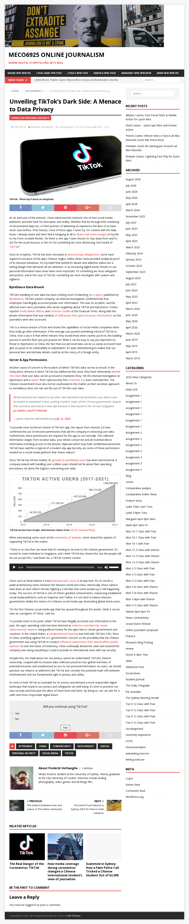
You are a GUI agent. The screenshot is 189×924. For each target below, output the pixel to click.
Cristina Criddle (60, 311)
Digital (104, 746)
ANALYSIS (132, 389)
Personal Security (24, 753)
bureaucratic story (64, 580)
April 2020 (132, 327)
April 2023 (132, 302)
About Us (131, 383)
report (35, 380)
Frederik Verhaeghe (42, 127)
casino (129, 482)
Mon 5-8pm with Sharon (140, 599)
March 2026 (133, 210)
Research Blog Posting (139, 642)
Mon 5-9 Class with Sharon (142, 605)
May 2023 (132, 296)
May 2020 (132, 321)
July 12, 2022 (63, 418)
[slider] (114, 567)
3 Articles (87, 768)
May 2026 (132, 198)
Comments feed (135, 790)
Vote (65, 727)
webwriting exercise (137, 753)
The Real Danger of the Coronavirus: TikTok (26, 866)
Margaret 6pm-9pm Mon (136, 73)
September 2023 (135, 272)
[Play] (14, 567)
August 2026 (133, 179)
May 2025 (132, 235)
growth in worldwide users (69, 460)
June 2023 (132, 290)
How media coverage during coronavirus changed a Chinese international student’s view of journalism (65, 871)
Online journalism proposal (142, 630)
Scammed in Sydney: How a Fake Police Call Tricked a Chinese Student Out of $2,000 (102, 869)
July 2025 (131, 222)
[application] (65, 567)
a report (97, 294)
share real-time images (91, 234)
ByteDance (16, 299)
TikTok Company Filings (82, 530)
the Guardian (133, 691)
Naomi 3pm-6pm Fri (19, 73)
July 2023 (131, 284)
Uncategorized (134, 728)
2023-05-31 (20, 127)
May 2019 (132, 346)
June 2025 (132, 228)
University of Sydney (67, 537)
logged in (30, 905)
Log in (129, 778)
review (129, 648)
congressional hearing (63, 633)
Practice (130, 636)
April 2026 (132, 204)
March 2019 (133, 358)
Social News (133, 673)
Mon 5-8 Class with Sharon (142, 587)
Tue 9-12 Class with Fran (88, 127)
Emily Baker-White (32, 311)
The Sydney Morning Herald (142, 698)
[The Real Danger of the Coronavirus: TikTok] (27, 846)
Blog (128, 476)
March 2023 (133, 309)
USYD (129, 741)
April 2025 (132, 241)
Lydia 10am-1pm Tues (49, 73)
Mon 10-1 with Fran (137, 543)
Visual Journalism (136, 747)
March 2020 (133, 333)
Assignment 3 (66, 127)
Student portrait (135, 679)
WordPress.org (134, 797)
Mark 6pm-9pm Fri (167, 73)
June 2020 (132, 315)
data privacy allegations (83, 254)
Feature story (134, 500)
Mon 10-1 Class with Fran (141, 531)
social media (50, 753)
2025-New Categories (139, 377)
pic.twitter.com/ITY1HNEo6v (30, 410)
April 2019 (132, 352)
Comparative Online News (141, 494)
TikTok (13, 246)
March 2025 (133, 247)
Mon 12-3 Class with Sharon (142, 550)
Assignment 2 (134, 432)
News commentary (137, 617)
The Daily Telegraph (138, 685)
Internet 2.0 (76, 380)
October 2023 (134, 265)
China (42, 746)
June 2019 (132, 339)
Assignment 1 (134, 395)
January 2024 (133, 259)
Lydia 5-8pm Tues (77, 73)
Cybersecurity (62, 746)
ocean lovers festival (138, 623)
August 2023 (133, 278)
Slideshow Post (135, 667)
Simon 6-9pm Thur (105, 73)
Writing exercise (135, 759)
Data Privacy (86, 746)
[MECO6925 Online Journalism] (84, 45)
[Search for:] (161, 79)
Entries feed (133, 784)
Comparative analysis (138, 488)
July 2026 (131, 185)
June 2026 (132, 191)
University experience (138, 735)
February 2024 (134, 253)
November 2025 (135, 216)
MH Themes (74, 915)
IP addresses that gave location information (84, 315)
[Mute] (106, 567)
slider (129, 661)
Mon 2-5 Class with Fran (140, 568)
